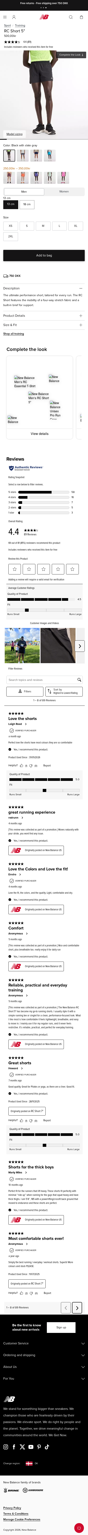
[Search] (71, 17)
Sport (7, 25)
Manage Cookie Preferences (21, 1519)
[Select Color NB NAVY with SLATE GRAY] (36, 156)
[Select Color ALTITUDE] (50, 156)
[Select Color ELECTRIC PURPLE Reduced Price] (36, 178)
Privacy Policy (12, 1508)
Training (20, 25)
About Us (10, 1367)
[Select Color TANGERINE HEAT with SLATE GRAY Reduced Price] (23, 178)
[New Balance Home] (44, 17)
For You (8, 1379)
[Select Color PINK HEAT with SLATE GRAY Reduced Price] (63, 178)
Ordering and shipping (19, 1355)
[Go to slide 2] (44, 8)
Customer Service (16, 1343)
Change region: (11, 1463)
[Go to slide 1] (41, 8)
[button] (14, 17)
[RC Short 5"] (44, 94)
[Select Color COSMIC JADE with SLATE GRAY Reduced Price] (50, 178)
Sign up (61, 1327)
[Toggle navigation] (5, 17)
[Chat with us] (79, 1528)
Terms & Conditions (15, 1513)
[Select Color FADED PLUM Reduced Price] (9, 178)
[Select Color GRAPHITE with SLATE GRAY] (23, 156)
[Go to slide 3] (46, 8)
